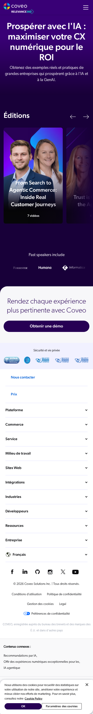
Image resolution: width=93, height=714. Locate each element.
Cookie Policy (33, 698)
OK (23, 706)
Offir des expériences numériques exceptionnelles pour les (41, 662)
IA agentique (12, 668)
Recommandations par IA (20, 656)
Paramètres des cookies (62, 706)
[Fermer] (87, 685)
